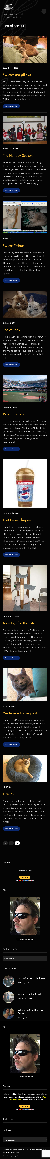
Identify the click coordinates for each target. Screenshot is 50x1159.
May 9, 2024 (23, 1017)
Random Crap (13, 414)
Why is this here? (25, 870)
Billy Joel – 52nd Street (29, 993)
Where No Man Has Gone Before (31, 1011)
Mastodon (14, 1152)
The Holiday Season (18, 155)
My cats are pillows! (18, 74)
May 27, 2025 (24, 982)
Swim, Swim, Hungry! (10, 1155)
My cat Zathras (13, 245)
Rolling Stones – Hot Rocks (31, 977)
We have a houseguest (20, 713)
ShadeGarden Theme (33, 1149)
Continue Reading (11, 106)
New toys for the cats (18, 623)
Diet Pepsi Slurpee (17, 520)
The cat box (11, 329)
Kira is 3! (9, 794)
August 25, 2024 (25, 998)
